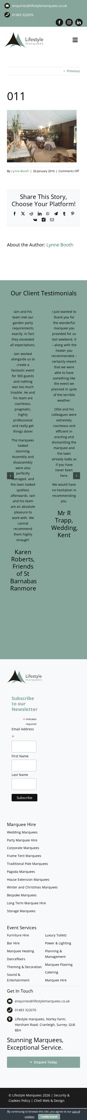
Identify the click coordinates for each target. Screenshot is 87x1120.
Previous (73, 71)
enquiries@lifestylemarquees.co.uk (39, 5)
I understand (49, 1116)
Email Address (23, 733)
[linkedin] (79, 22)
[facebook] (59, 22)
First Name (20, 756)
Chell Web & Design (49, 1100)
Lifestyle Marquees (27, 1095)
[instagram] (69, 22)
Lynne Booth (20, 171)
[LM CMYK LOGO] (24, 33)
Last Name (20, 774)
